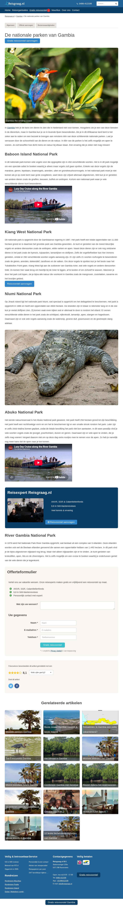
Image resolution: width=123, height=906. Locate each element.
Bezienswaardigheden (46, 25)
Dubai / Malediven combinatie (16, 892)
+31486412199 (62, 881)
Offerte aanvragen (26, 25)
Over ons (66, 10)
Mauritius (56, 10)
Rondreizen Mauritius (13, 881)
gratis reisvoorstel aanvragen (22, 40)
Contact (75, 10)
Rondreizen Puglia (12, 884)
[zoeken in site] (116, 3)
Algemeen (10, 25)
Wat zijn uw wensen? (27, 604)
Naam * (34, 623)
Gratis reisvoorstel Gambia (61, 902)
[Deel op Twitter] (10, 685)
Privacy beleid (56, 651)
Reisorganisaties (20, 10)
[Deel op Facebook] (16, 685)
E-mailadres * (31, 630)
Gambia (11, 128)
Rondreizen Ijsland (12, 888)
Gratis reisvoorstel (39, 10)
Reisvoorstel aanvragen (19, 283)
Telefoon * (33, 637)
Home (8, 10)
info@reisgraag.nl (65, 884)
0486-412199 (85, 3)
